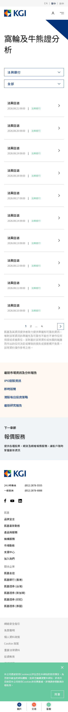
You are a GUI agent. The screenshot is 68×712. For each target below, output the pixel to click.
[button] (46, 3)
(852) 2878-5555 (33, 485)
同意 (57, 694)
